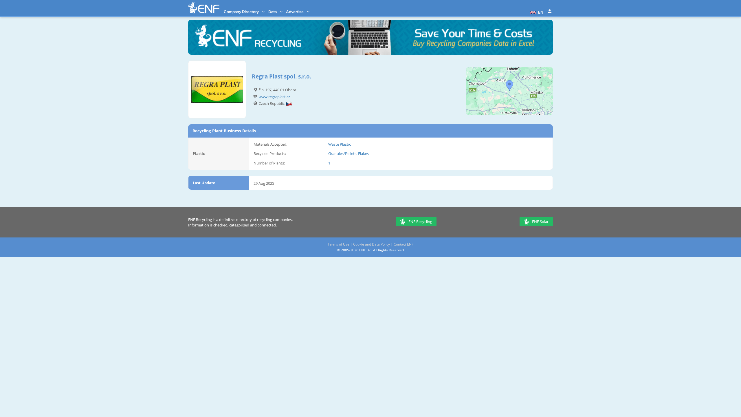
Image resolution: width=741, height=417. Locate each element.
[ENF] (203, 8)
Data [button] (273, 11)
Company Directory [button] (242, 11)
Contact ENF (403, 244)
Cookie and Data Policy (371, 244)
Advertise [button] (295, 11)
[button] (536, 11)
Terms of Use (338, 244)
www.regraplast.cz (274, 96)
